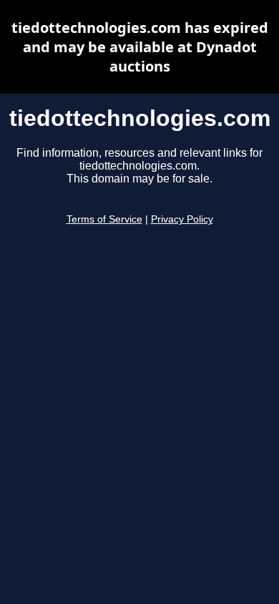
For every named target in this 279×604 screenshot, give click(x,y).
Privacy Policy (182, 219)
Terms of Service (104, 219)
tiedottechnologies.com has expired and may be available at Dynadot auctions (139, 47)
